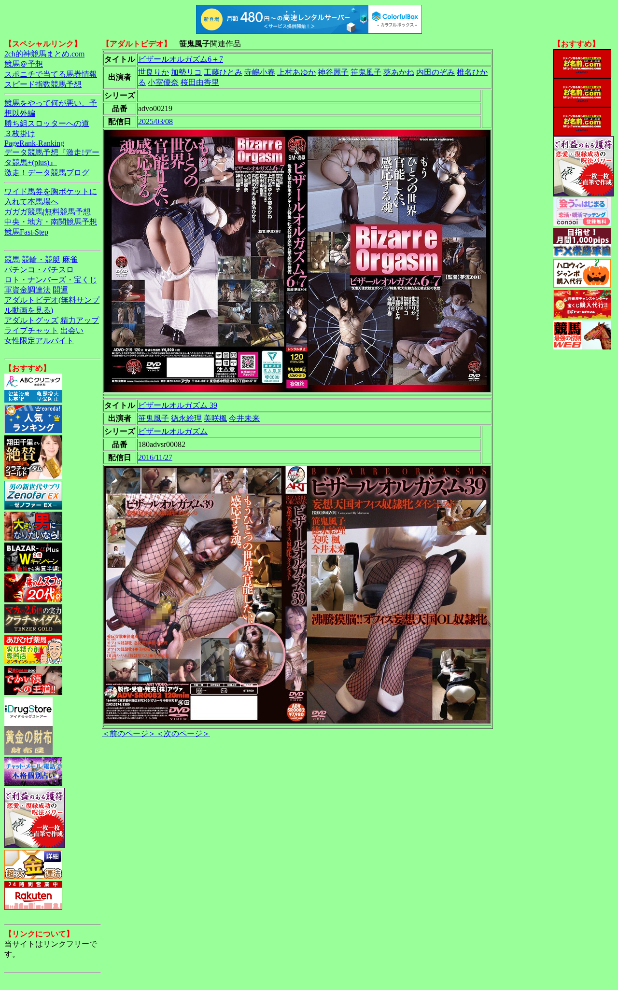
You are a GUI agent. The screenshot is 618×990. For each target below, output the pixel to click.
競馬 (12, 259)
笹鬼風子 (366, 72)
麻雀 (70, 259)
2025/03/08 (155, 121)
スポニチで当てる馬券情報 (50, 74)
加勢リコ (186, 72)
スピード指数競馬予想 (43, 84)
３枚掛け (19, 133)
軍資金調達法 (27, 290)
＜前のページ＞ (129, 733)
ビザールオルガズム (173, 431)
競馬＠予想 (23, 64)
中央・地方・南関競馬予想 (50, 222)
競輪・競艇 (41, 259)
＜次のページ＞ (183, 733)
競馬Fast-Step (26, 232)
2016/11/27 (155, 457)
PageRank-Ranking (34, 143)
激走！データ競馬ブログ (46, 172)
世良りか (153, 72)
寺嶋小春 (259, 72)
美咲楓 (215, 418)
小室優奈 (163, 82)
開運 (60, 290)
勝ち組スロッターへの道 (46, 123)
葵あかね (398, 72)
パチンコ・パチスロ (39, 269)
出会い (72, 330)
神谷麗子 (333, 72)
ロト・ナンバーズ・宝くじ (50, 280)
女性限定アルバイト (39, 340)
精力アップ (79, 320)
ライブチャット (31, 330)
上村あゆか (296, 72)
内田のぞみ (435, 72)
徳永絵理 (186, 418)
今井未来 (244, 418)
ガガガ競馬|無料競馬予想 (47, 212)
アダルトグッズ (31, 320)
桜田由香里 (200, 82)
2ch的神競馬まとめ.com (44, 54)
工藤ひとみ (223, 72)
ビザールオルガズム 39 (177, 405)
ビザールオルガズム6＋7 (180, 59)
